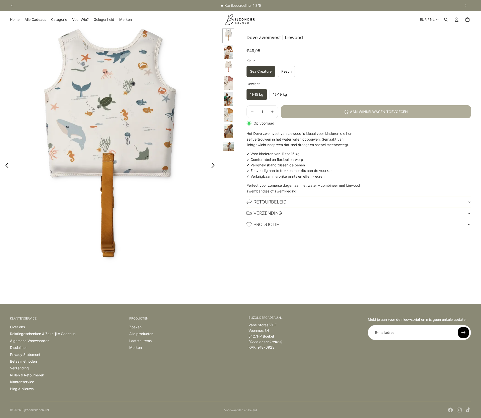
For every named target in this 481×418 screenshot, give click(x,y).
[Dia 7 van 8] (228, 131)
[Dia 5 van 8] (228, 99)
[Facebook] (450, 410)
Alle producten (141, 334)
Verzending (268, 213)
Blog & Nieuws (22, 389)
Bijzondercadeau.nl (35, 410)
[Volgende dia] (465, 5)
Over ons (17, 327)
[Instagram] (459, 410)
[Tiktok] (468, 410)
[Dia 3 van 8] (228, 67)
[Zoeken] (445, 19)
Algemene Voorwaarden (29, 341)
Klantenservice (22, 382)
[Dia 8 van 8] (228, 146)
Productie (266, 224)
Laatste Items (140, 341)
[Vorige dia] (11, 5)
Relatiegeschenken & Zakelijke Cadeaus (42, 334)
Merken (135, 347)
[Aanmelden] (463, 332)
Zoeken (135, 327)
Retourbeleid (270, 201)
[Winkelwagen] (467, 19)
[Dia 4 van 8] (228, 83)
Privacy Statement (25, 354)
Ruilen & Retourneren (27, 375)
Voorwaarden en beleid (240, 410)
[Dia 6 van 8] (228, 115)
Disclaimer (18, 347)
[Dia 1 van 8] (228, 36)
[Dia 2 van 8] (228, 52)
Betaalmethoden (23, 361)
